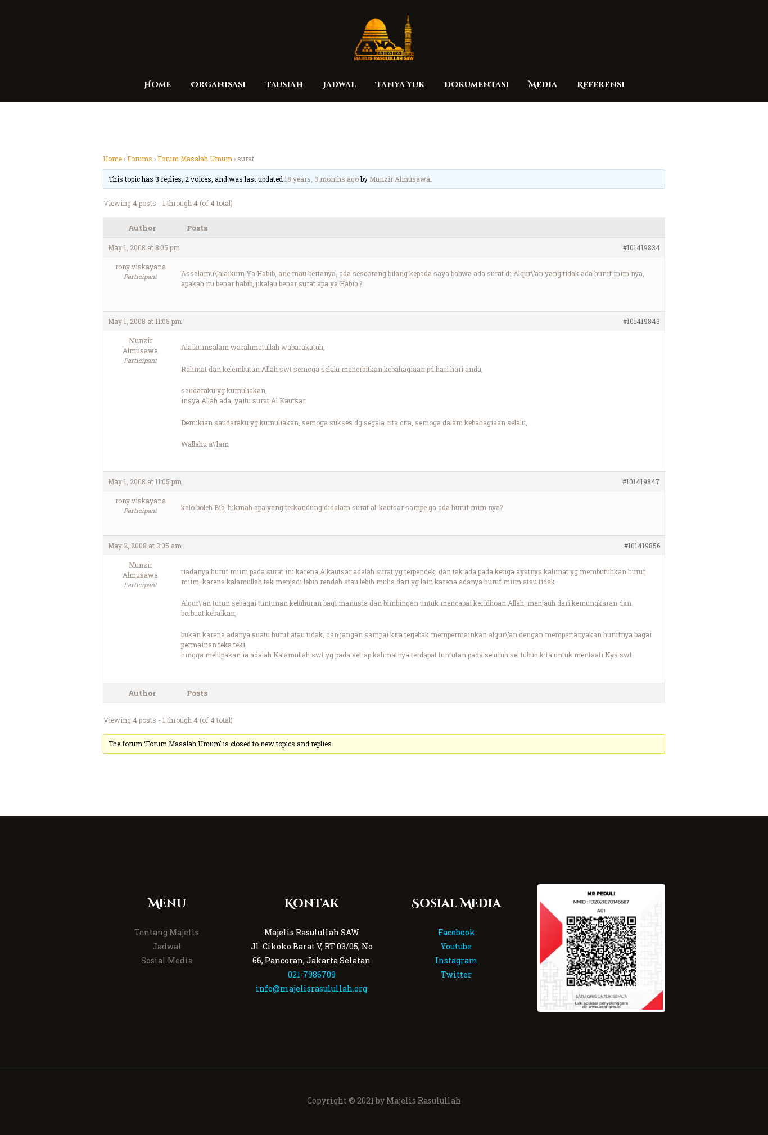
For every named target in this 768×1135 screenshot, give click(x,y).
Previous (523, 947)
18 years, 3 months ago (321, 178)
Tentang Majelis (166, 932)
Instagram (456, 960)
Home (112, 158)
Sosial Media (167, 960)
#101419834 (641, 247)
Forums (139, 158)
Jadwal (167, 946)
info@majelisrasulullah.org (311, 988)
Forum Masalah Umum (194, 158)
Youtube (456, 946)
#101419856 (642, 545)
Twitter (456, 974)
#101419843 (641, 321)
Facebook (456, 932)
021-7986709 (312, 974)
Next (679, 947)
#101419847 (641, 481)
